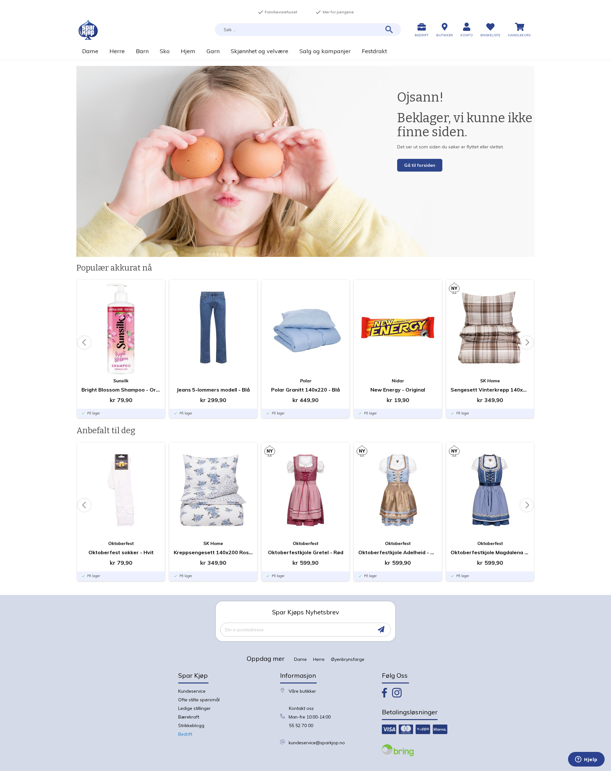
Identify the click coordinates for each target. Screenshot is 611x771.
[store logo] (88, 30)
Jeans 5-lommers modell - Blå (213, 389)
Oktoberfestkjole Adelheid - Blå (397, 552)
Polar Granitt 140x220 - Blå (305, 389)
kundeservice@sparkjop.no (317, 743)
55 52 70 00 (301, 725)
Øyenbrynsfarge (347, 659)
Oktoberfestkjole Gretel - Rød (305, 552)
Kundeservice (192, 691)
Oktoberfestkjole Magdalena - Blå (490, 552)
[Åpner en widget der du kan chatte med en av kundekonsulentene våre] (586, 760)
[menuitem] (90, 51)
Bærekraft (188, 717)
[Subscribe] (381, 629)
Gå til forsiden (419, 165)
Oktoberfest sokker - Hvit (121, 552)
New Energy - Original (397, 389)
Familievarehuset (277, 12)
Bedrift (185, 734)
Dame (300, 659)
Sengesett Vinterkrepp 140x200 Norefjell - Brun (490, 389)
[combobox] (308, 29)
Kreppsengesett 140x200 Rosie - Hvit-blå (213, 552)
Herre (319, 659)
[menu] (305, 51)
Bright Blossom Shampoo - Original (120, 389)
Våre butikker (302, 691)
